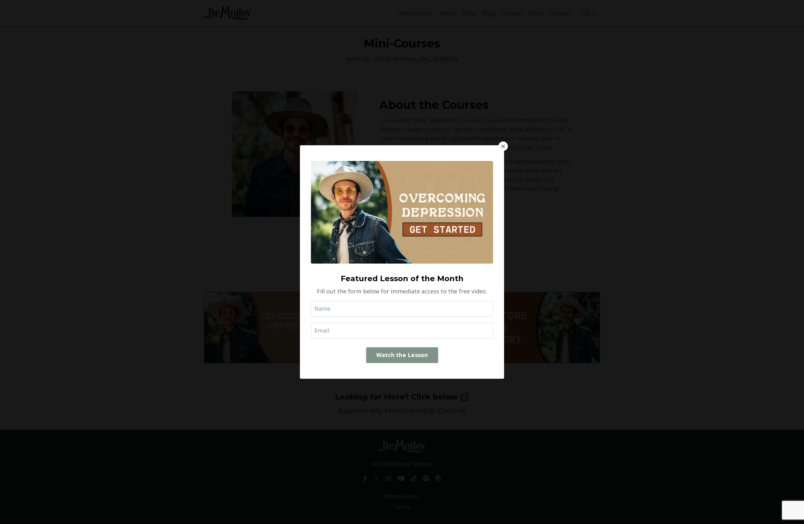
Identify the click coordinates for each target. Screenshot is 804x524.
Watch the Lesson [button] (402, 355)
